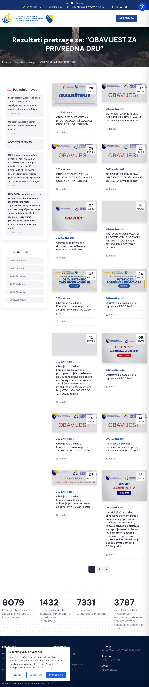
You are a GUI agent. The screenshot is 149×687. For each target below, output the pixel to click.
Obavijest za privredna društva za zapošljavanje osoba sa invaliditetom (71, 246)
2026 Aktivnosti (18, 260)
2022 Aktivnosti (18, 292)
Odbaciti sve (36, 675)
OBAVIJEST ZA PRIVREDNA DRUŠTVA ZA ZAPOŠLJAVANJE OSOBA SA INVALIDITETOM (74, 121)
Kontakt (80, 3)
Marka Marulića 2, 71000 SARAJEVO (87, 7)
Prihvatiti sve (56, 675)
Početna (6, 62)
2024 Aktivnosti (18, 276)
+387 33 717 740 (33, 7)
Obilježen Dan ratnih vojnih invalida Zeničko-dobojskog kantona (22, 126)
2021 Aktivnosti (18, 300)
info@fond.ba (55, 7)
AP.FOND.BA (126, 18)
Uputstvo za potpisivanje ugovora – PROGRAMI (121, 304)
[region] (38, 664)
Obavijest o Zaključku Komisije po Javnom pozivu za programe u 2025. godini (73, 447)
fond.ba (63, 132)
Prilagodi (17, 675)
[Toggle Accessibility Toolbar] (142, 6)
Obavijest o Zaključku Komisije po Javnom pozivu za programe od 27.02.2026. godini (73, 308)
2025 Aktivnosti (18, 268)
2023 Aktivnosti (18, 284)
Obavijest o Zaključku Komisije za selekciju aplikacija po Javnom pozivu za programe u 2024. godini (73, 501)
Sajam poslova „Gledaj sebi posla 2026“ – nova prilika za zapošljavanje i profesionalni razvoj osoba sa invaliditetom (24, 103)
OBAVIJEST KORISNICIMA (20, 142)
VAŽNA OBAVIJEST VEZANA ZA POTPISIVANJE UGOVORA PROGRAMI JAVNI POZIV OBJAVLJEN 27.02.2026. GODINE (123, 240)
